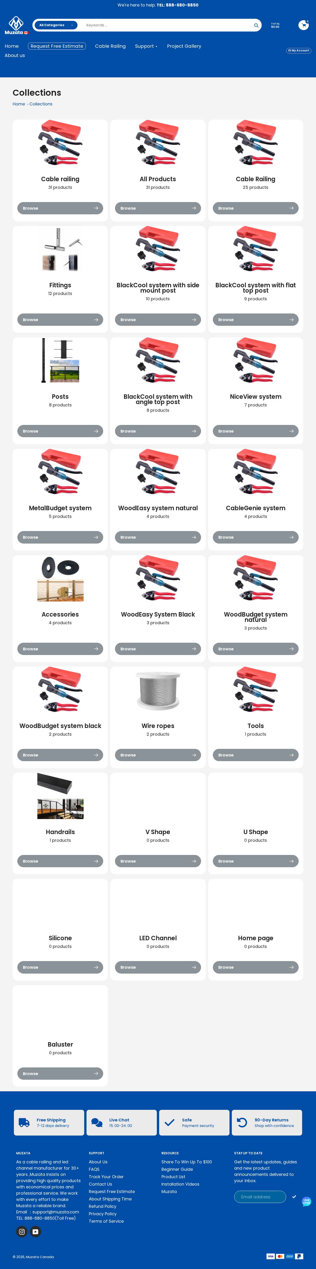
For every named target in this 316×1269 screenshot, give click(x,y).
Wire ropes (158, 726)
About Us (98, 1162)
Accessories (60, 614)
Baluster (60, 1044)
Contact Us (100, 1184)
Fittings (60, 285)
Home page (255, 938)
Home (19, 104)
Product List (173, 1177)
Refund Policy (102, 1206)
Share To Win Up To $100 (186, 1162)
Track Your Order (106, 1177)
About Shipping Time (110, 1199)
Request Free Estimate (112, 1191)
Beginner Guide (177, 1169)
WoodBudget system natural (256, 617)
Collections (41, 104)
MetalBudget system (60, 508)
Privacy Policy (103, 1214)
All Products (158, 179)
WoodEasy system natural (158, 508)
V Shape (158, 832)
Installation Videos (180, 1184)
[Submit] (294, 1196)
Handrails (60, 832)
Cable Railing (255, 179)
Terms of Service (106, 1221)
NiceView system (256, 396)
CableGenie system (255, 508)
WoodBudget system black (60, 726)
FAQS (94, 1169)
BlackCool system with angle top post (158, 399)
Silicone (60, 938)
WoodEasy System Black (158, 614)
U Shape (255, 832)
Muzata (169, 1191)
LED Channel (158, 938)
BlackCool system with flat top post (255, 288)
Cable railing (60, 179)
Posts (60, 396)
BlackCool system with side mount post (158, 288)
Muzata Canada (40, 1256)
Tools (256, 726)
